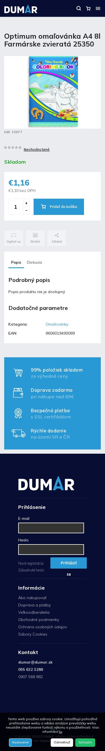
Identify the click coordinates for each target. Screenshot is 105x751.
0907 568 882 (30, 676)
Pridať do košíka (63, 207)
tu (60, 731)
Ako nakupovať (32, 597)
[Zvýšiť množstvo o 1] (26, 203)
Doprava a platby (34, 605)
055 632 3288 (30, 669)
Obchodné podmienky (38, 619)
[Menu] (98, 8)
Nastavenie (20, 742)
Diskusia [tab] (34, 262)
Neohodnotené (37, 150)
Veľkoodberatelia (34, 612)
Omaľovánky (57, 324)
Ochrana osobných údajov (42, 626)
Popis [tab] (16, 262)
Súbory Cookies (32, 634)
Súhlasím (85, 742)
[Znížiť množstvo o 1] (26, 211)
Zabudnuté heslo (31, 570)
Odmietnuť (62, 742)
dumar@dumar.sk (35, 662)
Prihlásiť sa (69, 564)
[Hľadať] (78, 8)
